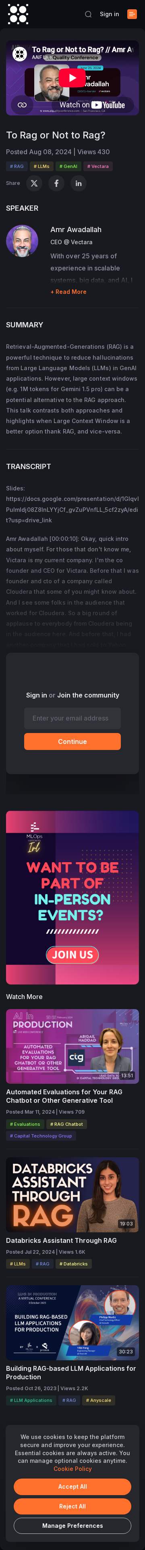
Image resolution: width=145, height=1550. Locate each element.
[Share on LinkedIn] (78, 183)
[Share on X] (34, 183)
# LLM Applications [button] (31, 1400)
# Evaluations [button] (25, 1124)
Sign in (109, 13)
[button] (88, 14)
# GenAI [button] (68, 166)
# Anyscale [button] (98, 1400)
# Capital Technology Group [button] (41, 1136)
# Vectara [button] (98, 166)
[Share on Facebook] (56, 183)
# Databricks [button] (74, 1264)
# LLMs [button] (42, 166)
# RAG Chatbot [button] (66, 1124)
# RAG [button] (17, 166)
